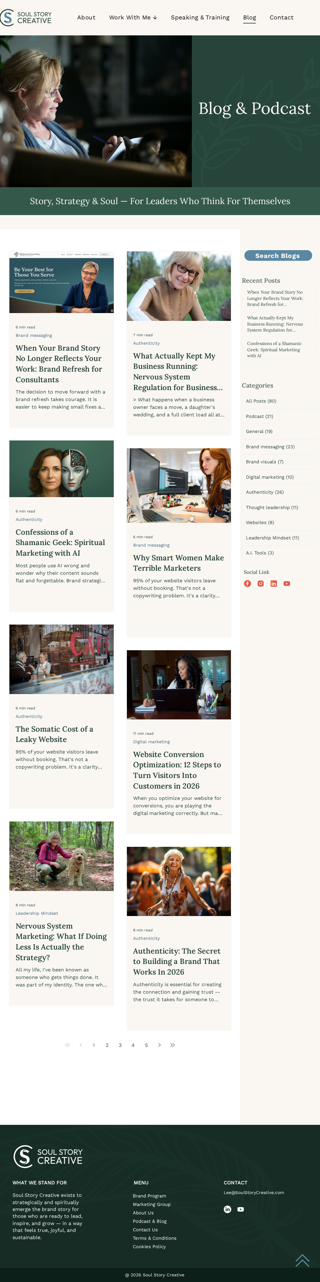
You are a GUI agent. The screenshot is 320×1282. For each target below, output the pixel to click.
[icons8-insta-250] (260, 583)
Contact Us (145, 1230)
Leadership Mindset (37, 913)
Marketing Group (152, 1204)
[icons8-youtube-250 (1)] (287, 583)
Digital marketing (151, 741)
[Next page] (159, 1045)
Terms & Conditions (155, 1238)
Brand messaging (34, 335)
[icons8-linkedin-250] (274, 583)
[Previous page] (80, 1045)
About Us (143, 1213)
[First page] (67, 1045)
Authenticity (146, 343)
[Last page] (172, 1045)
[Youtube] (240, 1209)
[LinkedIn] (227, 1209)
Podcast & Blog (150, 1221)
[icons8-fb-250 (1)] (247, 583)
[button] (133, 17)
